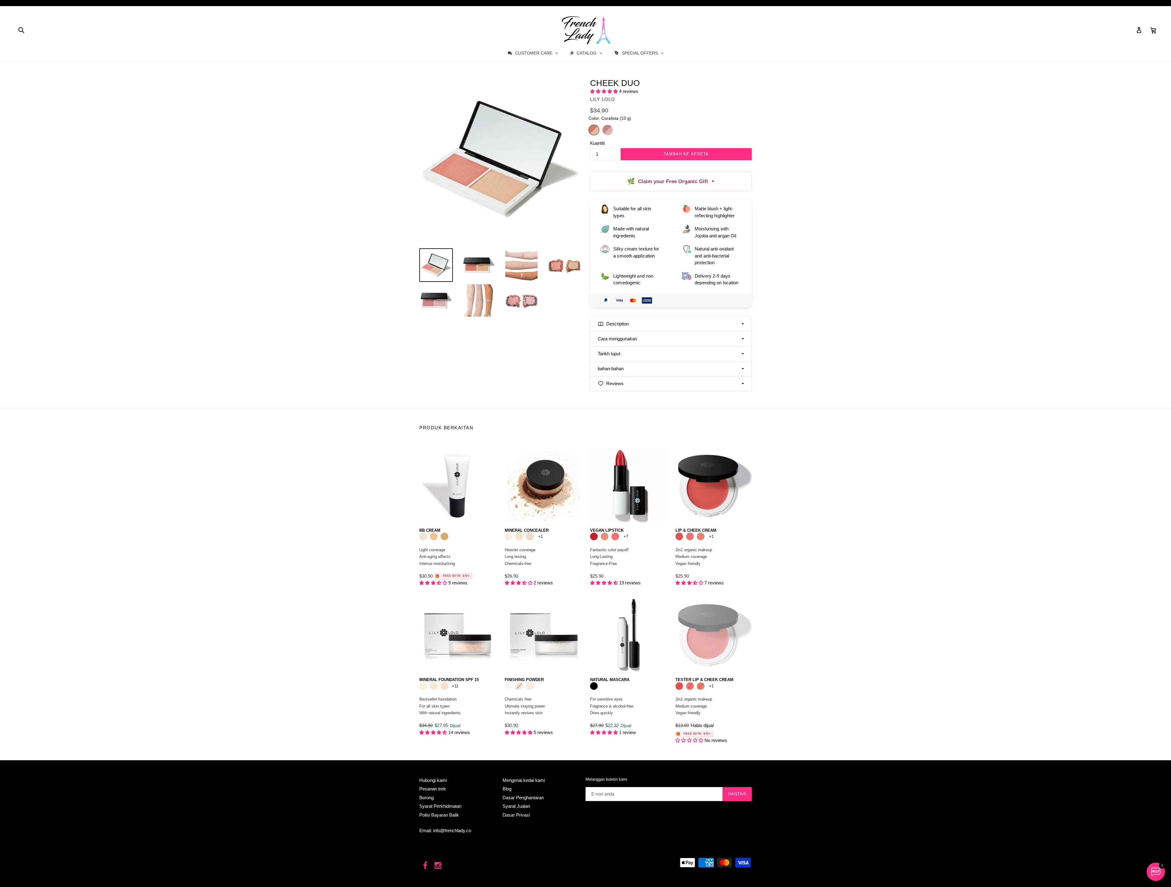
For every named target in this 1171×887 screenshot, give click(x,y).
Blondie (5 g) (508, 536)
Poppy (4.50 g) (679, 536)
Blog (507, 788)
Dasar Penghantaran (523, 797)
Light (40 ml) (434, 536)
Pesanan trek (432, 788)
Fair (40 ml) (423, 536)
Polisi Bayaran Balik (439, 815)
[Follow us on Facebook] (425, 866)
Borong (426, 797)
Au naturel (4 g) (604, 536)
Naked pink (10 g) (607, 130)
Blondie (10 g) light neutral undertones (444, 686)
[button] (604, 91)
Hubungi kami (433, 780)
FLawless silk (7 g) (519, 686)
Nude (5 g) (530, 536)
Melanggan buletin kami (606, 779)
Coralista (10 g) (594, 130)
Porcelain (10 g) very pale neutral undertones (423, 686)
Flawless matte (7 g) (508, 686)
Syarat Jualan (516, 806)
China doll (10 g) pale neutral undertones (434, 686)
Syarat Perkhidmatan (440, 806)
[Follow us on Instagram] (438, 866)
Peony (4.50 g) (690, 536)
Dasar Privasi (516, 815)
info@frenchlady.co (452, 830)
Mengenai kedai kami (524, 780)
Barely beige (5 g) (519, 536)
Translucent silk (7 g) (530, 686)
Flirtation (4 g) (594, 536)
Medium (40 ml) (444, 536)
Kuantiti (597, 143)
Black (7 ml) (594, 686)
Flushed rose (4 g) (615, 536)
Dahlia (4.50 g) (700, 536)
